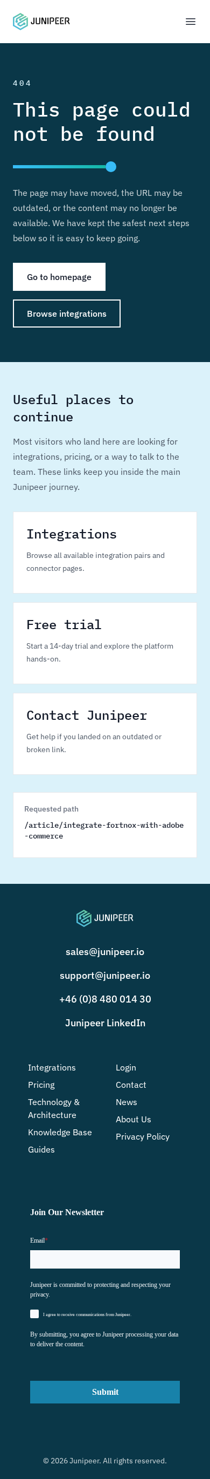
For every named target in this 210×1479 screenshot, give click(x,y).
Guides (41, 1149)
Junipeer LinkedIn (105, 1023)
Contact (131, 1084)
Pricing (41, 1084)
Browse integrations (67, 313)
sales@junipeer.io (105, 951)
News (126, 1101)
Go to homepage (59, 276)
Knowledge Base (60, 1132)
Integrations (52, 1067)
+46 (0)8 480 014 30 (105, 999)
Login (126, 1067)
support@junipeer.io (105, 975)
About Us (133, 1119)
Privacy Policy (143, 1136)
